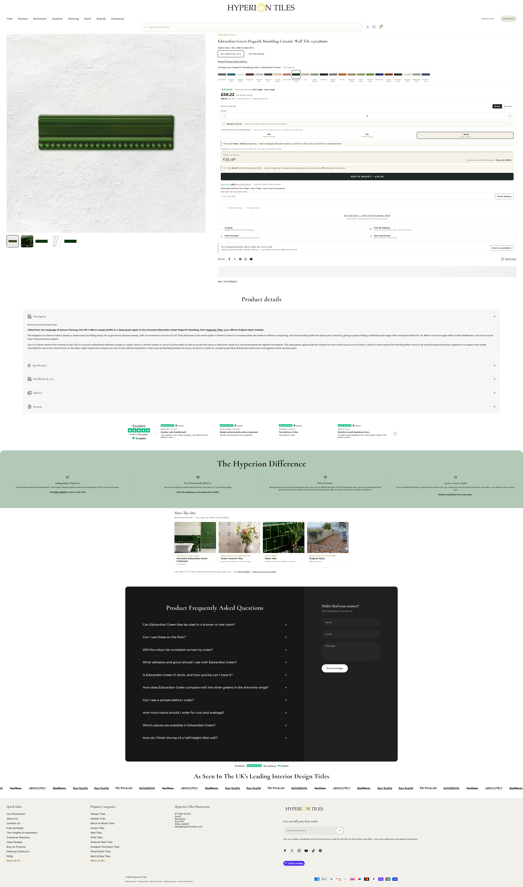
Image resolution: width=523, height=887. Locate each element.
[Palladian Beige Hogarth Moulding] (352, 74)
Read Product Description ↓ (233, 61)
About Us (12, 818)
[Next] (198, 140)
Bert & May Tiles (100, 856)
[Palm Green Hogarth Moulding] (361, 74)
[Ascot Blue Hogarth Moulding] (222, 74)
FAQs (10, 856)
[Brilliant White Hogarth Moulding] (240, 74)
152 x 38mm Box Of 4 (231, 54)
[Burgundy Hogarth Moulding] (250, 74)
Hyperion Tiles (214, 330)
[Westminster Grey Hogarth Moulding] (416, 74)
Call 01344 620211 (478, 248)
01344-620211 (182, 824)
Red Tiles (96, 832)
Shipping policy (170, 881)
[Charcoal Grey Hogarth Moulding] (268, 74)
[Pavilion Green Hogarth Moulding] (370, 74)
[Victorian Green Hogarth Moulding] (398, 74)
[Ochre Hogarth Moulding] (342, 74)
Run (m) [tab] (508, 106)
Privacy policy (142, 881)
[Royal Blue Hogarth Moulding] (379, 74)
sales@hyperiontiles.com (188, 826)
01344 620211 (244, 572)
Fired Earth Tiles (100, 851)
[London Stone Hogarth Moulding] (333, 74)
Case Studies (14, 842)
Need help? (510, 259)
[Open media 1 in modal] (106, 133)
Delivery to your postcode (234, 192)
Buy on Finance (16, 846)
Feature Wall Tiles (101, 842)
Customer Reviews (18, 837)
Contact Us (13, 823)
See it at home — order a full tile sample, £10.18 (367, 215)
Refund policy (130, 881)
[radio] (269, 135)
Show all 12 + (14, 860)
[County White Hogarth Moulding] (277, 74)
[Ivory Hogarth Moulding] (305, 74)
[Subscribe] (339, 830)
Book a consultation (501, 248)
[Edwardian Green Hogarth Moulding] (296, 74)
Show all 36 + (98, 860)
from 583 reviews (236, 184)
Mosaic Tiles (98, 813)
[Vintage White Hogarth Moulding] (407, 74)
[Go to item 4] (56, 241)
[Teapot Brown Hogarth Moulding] (389, 74)
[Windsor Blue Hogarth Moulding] (426, 74)
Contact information (185, 881)
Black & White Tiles (102, 823)
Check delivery (504, 196)
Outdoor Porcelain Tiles (105, 846)
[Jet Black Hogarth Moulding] (324, 74)
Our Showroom (16, 813)
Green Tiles (97, 828)
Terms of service (156, 881)
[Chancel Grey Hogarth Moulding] (259, 74)
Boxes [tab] (497, 106)
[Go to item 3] (41, 241)
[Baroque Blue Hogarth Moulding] (231, 74)
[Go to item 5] (70, 241)
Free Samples (15, 828)
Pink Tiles (96, 837)
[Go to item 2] (27, 241)
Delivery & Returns (18, 851)
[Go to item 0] (13, 241)
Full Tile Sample (256, 54)
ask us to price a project (264, 572)
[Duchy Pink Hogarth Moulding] (287, 74)
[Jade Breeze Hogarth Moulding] (315, 74)
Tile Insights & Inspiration (22, 832)
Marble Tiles (98, 818)
